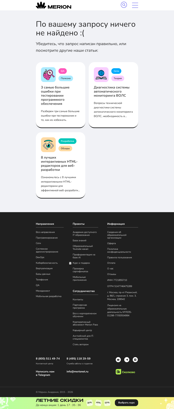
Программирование (47, 237)
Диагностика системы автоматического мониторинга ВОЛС (111, 91)
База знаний (79, 240)
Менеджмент (43, 291)
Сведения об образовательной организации (116, 235)
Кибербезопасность (47, 263)
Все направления (45, 232)
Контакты (78, 299)
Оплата (111, 263)
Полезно (66, 78)
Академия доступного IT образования (85, 234)
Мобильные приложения (79, 279)
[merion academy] (53, 5)
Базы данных (43, 274)
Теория (118, 78)
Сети (116, 71)
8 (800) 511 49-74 (48, 358)
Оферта (111, 243)
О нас (110, 268)
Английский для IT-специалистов (83, 337)
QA (62, 71)
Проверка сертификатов (80, 270)
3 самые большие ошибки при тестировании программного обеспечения (55, 95)
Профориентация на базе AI (84, 256)
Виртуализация (44, 268)
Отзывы (111, 274)
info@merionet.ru (77, 371)
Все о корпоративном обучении (85, 315)
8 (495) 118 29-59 (79, 358)
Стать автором (81, 344)
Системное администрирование (47, 250)
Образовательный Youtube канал (83, 248)
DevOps (40, 257)
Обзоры (65, 148)
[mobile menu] (135, 5)
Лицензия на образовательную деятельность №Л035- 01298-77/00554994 (119, 310)
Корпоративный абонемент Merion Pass (85, 323)
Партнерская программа (80, 306)
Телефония (42, 279)
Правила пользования (119, 257)
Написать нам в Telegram (45, 373)
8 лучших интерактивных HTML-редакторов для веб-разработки (59, 163)
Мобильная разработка (48, 296)
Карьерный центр (82, 330)
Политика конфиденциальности (119, 250)
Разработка (67, 141)
